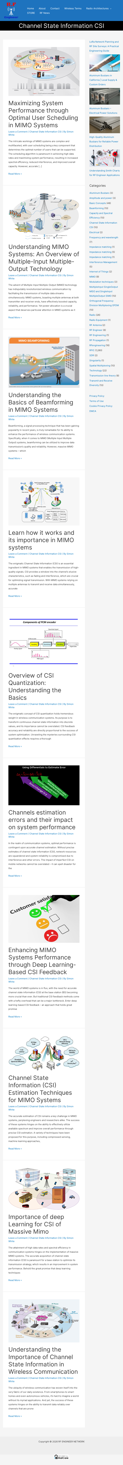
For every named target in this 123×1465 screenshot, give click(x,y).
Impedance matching (100, 246)
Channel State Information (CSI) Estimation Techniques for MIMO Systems (40, 1089)
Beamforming (96, 208)
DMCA (92, 411)
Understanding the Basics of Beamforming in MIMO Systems (40, 402)
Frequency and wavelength (103, 237)
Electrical (94, 232)
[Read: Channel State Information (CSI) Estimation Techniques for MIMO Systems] (44, 1053)
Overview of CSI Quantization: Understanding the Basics (34, 686)
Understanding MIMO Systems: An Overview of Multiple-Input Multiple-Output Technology (43, 258)
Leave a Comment (17, 131)
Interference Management (103, 262)
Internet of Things (98, 271)
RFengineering (97, 345)
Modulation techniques (101, 281)
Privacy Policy (96, 396)
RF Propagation (97, 340)
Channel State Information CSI (45, 131)
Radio (92, 314)
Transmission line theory (102, 375)
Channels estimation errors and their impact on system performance (41, 820)
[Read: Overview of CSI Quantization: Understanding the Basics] (44, 641)
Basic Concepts (97, 203)
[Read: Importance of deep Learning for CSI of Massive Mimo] (44, 1188)
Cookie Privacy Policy (100, 406)
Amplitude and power (100, 198)
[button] (110, 8)
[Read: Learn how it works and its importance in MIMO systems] (44, 501)
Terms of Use (96, 401)
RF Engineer (95, 330)
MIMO (92, 276)
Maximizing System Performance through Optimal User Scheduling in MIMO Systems (43, 114)
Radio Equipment (98, 320)
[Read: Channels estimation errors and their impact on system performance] (44, 785)
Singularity (95, 360)
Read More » (15, 173)
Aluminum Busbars (99, 192)
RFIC (91, 350)
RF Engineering (97, 335)
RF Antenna (95, 325)
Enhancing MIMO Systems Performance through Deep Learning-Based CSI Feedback (42, 961)
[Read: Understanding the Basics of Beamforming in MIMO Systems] (44, 362)
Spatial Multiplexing (99, 365)
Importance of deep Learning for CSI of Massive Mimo (36, 1224)
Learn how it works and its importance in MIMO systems (41, 540)
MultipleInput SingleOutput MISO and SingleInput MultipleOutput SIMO (103, 291)
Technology (95, 370)
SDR (91, 355)
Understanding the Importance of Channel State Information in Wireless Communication (43, 1360)
